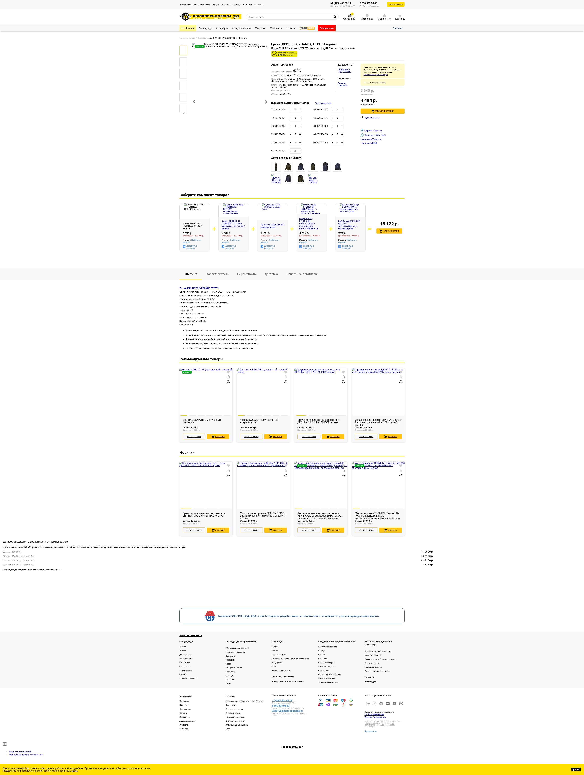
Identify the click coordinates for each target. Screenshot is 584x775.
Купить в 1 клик (194, 436)
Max (384, 717)
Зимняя (182, 646)
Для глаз (322, 654)
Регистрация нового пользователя (26, 754)
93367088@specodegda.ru (287, 710)
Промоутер (230, 671)
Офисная (183, 674)
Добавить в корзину (384, 111)
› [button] (266, 100)
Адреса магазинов (187, 4)
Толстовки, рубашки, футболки (378, 651)
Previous (179, 400)
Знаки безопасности (283, 676)
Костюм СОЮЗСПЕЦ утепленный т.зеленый (201, 421)
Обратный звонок (373, 130)
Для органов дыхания (327, 646)
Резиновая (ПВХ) (279, 654)
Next (404, 400)
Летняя (182, 650)
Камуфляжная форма (188, 678)
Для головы (323, 658)
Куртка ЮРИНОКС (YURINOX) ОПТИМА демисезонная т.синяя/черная (233, 224)
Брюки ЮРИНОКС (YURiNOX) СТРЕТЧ (199, 287)
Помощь (237, 4)
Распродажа (327, 28)
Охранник (230, 679)
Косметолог (231, 655)
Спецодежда (205, 28)
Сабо (274, 666)
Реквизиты (184, 724)
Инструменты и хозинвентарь (288, 680)
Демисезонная (185, 654)
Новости (183, 713)
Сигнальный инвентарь (328, 682)
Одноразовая (185, 666)
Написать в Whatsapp (375, 135)
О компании (204, 4)
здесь (74, 770)
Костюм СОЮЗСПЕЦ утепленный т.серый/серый (259, 421)
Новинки (290, 28)
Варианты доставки (234, 709)
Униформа (260, 28)
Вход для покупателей (20, 751)
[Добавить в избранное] (228, 372)
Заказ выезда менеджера (237, 724)
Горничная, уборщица (235, 652)
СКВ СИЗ (247, 4)
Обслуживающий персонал (237, 648)
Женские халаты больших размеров (380, 659)
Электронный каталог (235, 720)
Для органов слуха (326, 662)
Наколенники (324, 670)
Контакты (259, 4)
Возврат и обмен (233, 713)
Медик (228, 683)
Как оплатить (231, 705)
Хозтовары (276, 28)
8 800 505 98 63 (368, 3)
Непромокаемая (186, 658)
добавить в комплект (191, 247)
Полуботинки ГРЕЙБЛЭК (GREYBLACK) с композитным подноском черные (308, 223)
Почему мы (184, 701)
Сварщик (229, 675)
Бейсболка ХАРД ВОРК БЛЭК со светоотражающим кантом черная (349, 224)
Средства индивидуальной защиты (337, 641)
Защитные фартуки (326, 678)
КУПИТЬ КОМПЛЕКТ (391, 231)
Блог (228, 728)
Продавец (230, 659)
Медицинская (278, 662)
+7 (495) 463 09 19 (340, 3)
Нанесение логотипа (235, 716)
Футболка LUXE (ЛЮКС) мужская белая (272, 225)
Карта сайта (371, 731)
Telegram (368, 717)
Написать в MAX (369, 143)
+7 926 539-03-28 (374, 714)
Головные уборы (372, 663)
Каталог (190, 28)
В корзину (220, 436)
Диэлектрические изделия (329, 674)
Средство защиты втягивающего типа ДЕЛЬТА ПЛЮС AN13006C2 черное (318, 421)
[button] (182, 43)
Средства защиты (241, 28)
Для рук (321, 650)
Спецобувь (222, 28)
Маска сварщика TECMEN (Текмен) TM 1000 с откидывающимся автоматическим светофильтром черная (377, 516)
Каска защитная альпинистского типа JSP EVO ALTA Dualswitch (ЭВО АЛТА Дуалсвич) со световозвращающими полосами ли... (318, 516)
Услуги (216, 4)
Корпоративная (186, 670)
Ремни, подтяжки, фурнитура (377, 671)
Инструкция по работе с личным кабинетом (244, 701)
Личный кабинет (396, 4)
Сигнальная (184, 662)
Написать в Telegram (371, 139)
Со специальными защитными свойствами (290, 658)
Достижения (184, 705)
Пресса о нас (185, 709)
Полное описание (342, 84)
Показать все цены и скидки (376, 74)
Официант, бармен (234, 667)
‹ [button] (194, 100)
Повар (228, 663)
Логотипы (226, 4)
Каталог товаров (190, 635)
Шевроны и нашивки (373, 667)
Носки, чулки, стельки (281, 670)
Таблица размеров (323, 103)
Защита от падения (326, 666)
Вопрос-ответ (185, 716)
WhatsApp (377, 717)
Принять (576, 769)
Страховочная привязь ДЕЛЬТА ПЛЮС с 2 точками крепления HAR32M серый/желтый (378, 422)
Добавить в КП (372, 117)
